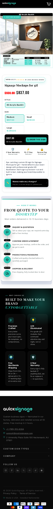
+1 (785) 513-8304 (15, 429)
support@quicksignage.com (19, 433)
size (7, 112)
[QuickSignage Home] (17, 409)
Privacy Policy (10, 493)
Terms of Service (27, 493)
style (7, 100)
